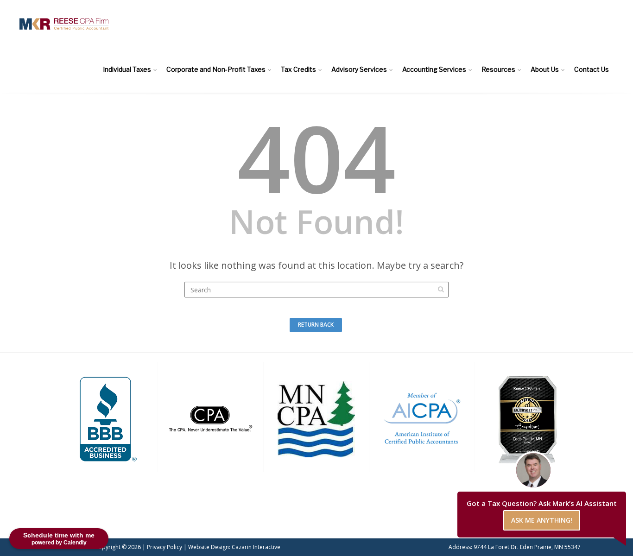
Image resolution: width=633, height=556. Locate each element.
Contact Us (591, 69)
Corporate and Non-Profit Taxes (216, 69)
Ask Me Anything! (541, 520)
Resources (498, 69)
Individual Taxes (127, 69)
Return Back (316, 325)
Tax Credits (298, 69)
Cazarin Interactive (256, 547)
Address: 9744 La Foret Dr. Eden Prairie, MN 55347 (515, 547)
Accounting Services (434, 69)
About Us (545, 69)
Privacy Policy (164, 547)
